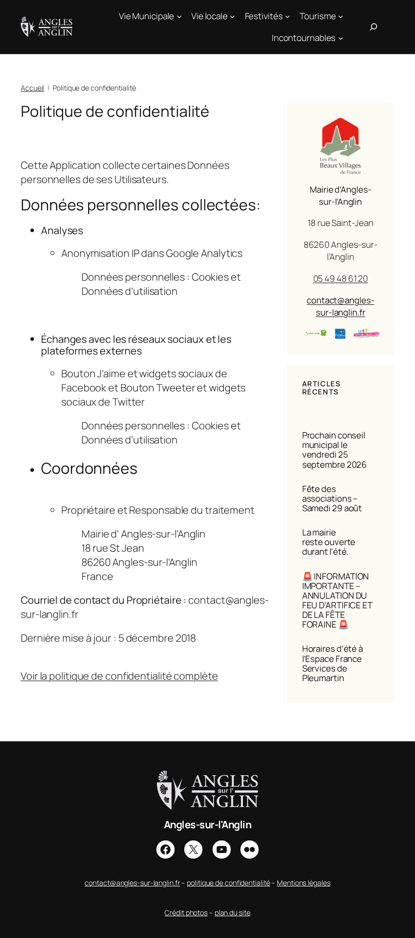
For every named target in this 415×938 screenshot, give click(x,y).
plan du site (233, 912)
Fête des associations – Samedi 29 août (332, 498)
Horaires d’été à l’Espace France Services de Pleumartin (332, 663)
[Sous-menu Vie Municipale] (179, 16)
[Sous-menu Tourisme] (340, 16)
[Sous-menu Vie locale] (232, 16)
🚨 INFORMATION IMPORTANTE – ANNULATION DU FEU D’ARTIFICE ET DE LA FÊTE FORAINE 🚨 (337, 600)
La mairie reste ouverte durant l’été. (329, 541)
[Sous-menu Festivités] (287, 16)
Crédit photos (186, 912)
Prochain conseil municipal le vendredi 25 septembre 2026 (334, 449)
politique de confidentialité (228, 882)
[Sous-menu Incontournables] (340, 37)
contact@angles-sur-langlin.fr (341, 306)
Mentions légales (303, 882)
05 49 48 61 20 (340, 278)
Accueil (32, 88)
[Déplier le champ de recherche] (373, 27)
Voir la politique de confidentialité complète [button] (119, 676)
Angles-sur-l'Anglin (208, 824)
